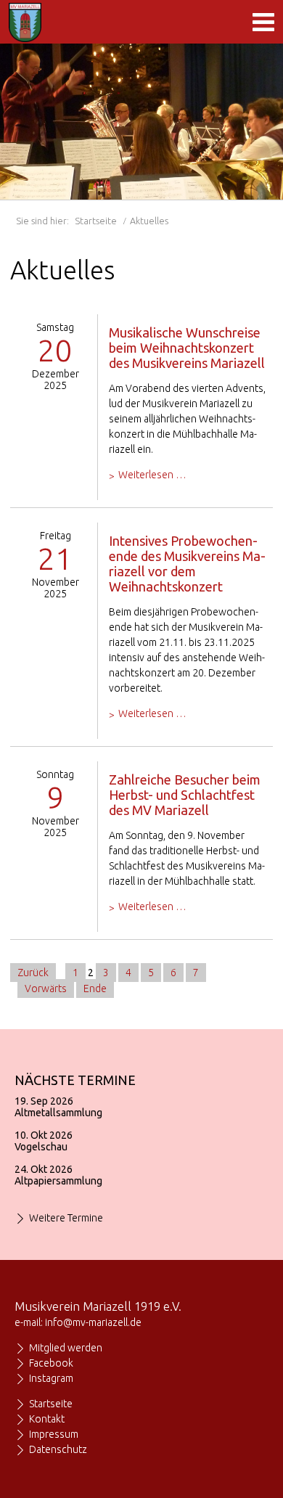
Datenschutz (58, 1449)
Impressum (53, 1434)
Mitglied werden (65, 1348)
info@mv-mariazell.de (93, 1322)
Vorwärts (46, 988)
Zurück (33, 972)
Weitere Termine (66, 1218)
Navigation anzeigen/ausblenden (263, 22)
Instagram (51, 1378)
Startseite (96, 221)
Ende (95, 988)
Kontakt (47, 1419)
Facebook (51, 1363)
